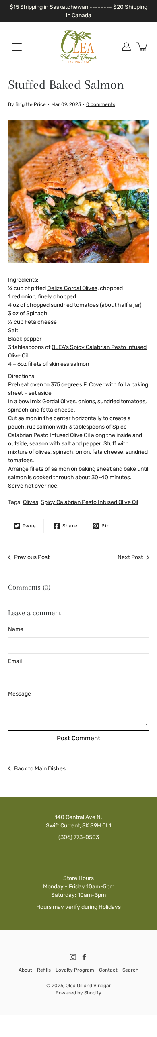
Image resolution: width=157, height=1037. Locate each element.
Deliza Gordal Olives (72, 288)
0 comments (100, 104)
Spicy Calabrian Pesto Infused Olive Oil (89, 502)
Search (130, 970)
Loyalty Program (75, 970)
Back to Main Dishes (40, 768)
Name (15, 629)
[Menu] (17, 47)
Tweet (31, 526)
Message (19, 693)
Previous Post (32, 557)
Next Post (130, 557)
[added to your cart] (142, 46)
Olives (30, 502)
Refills (44, 970)
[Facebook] (84, 957)
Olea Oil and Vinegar (88, 985)
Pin (105, 526)
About (25, 970)
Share (70, 526)
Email (15, 661)
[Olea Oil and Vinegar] (78, 47)
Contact (108, 970)
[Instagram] (72, 957)
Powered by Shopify (78, 993)
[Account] (126, 46)
